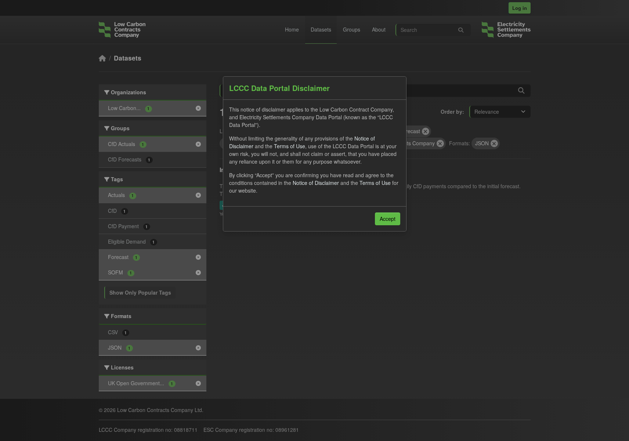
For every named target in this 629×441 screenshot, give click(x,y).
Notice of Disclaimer (316, 182)
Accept (387, 218)
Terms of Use (289, 146)
